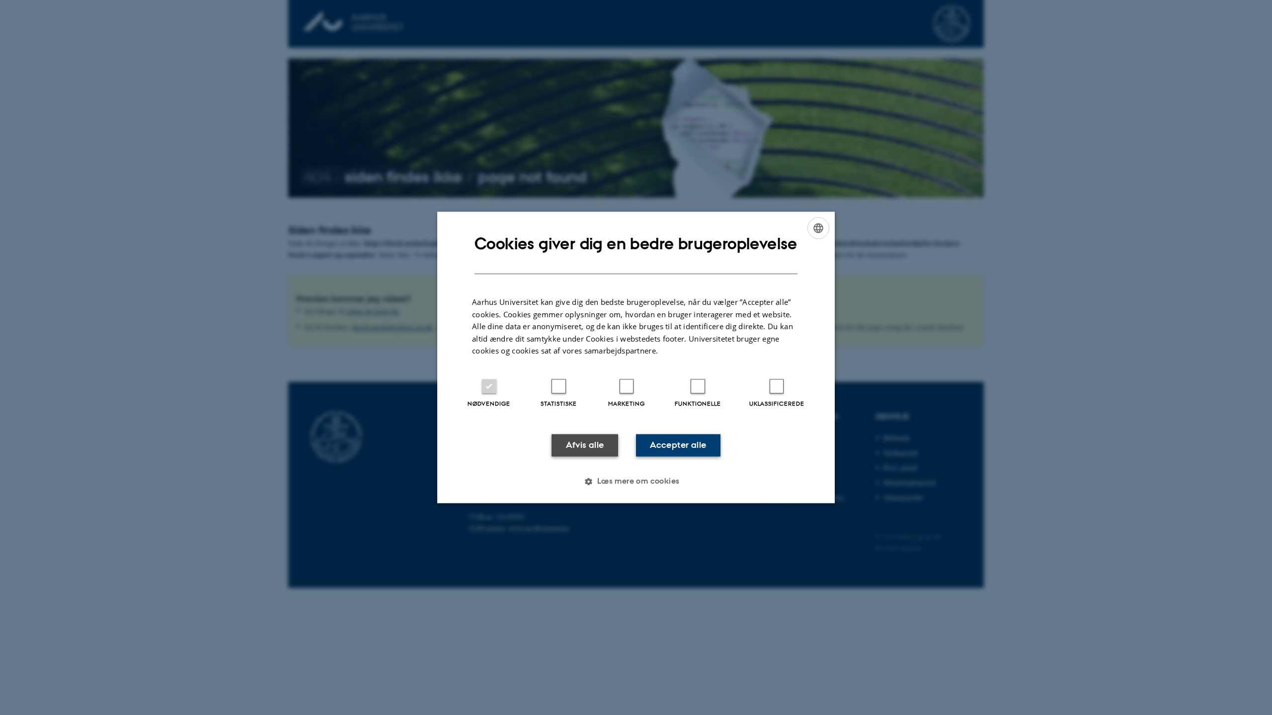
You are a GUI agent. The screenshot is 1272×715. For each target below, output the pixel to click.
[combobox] (818, 228)
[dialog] (636, 357)
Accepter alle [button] (678, 444)
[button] (635, 482)
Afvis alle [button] (585, 444)
